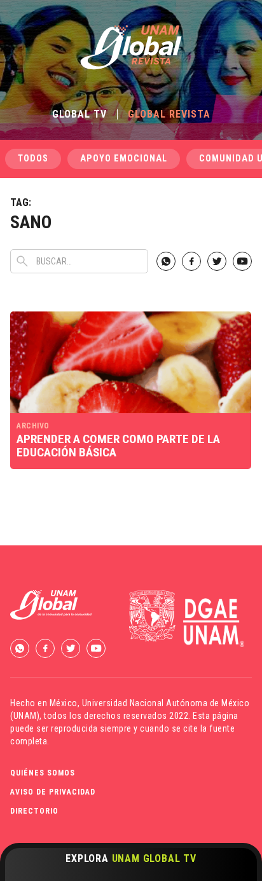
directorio (34, 811)
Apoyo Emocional (123, 158)
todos (33, 158)
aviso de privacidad (52, 792)
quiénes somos (42, 772)
